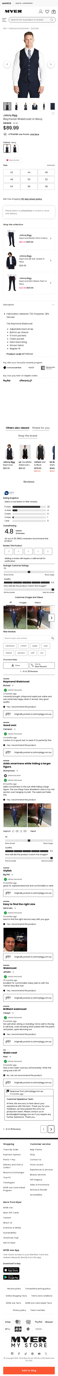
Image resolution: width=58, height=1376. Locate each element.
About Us (7, 1222)
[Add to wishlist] (53, 113)
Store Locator (36, 1164)
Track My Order (10, 1149)
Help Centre (36, 1149)
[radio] (11, 172)
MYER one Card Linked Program (14, 1189)
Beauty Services (38, 1174)
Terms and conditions (41, 1295)
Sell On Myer (9, 1242)
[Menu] (4, 20)
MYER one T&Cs (13, 1303)
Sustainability (9, 1232)
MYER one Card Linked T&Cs (38, 1303)
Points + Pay (9, 1159)
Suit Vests (35, 28)
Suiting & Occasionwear (19, 28)
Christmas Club (11, 1237)
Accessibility (36, 1194)
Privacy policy (19, 1310)
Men (5, 28)
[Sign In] (41, 11)
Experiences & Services (41, 1169)
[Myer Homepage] (13, 13)
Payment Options (12, 1154)
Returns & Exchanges (13, 1172)
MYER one (8, 1207)
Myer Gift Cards (11, 1212)
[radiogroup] (29, 179)
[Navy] (7, 148)
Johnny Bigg (10, 115)
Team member (37, 1310)
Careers (7, 1217)
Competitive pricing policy (38, 1288)
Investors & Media (12, 1227)
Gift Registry (36, 1179)
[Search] (52, 19)
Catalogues (9, 1182)
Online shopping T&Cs (16, 1295)
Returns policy (14, 1288)
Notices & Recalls (38, 1189)
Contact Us (35, 1159)
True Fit (7, 1177)
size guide (51, 165)
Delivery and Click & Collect (13, 1166)
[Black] (14, 148)
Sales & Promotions (39, 1184)
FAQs (32, 1154)
